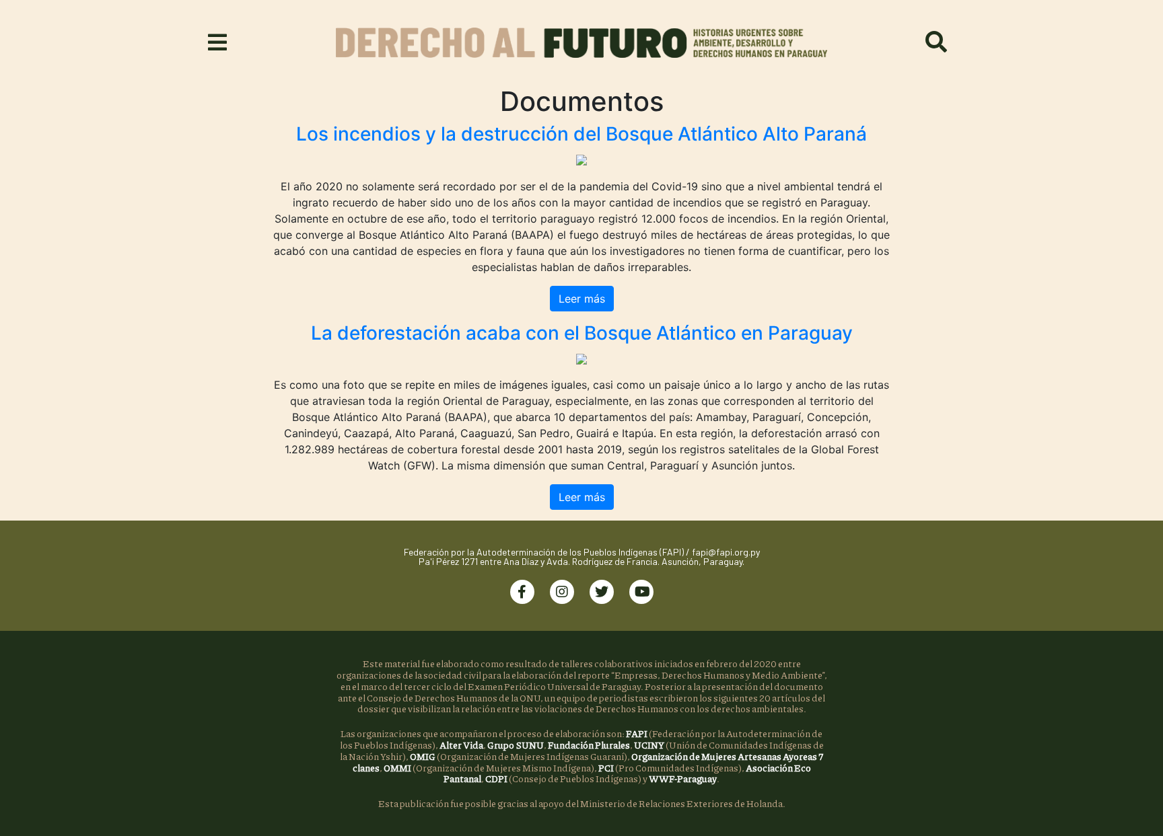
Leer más (582, 298)
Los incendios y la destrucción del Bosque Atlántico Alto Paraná (581, 133)
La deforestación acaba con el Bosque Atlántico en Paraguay (582, 332)
